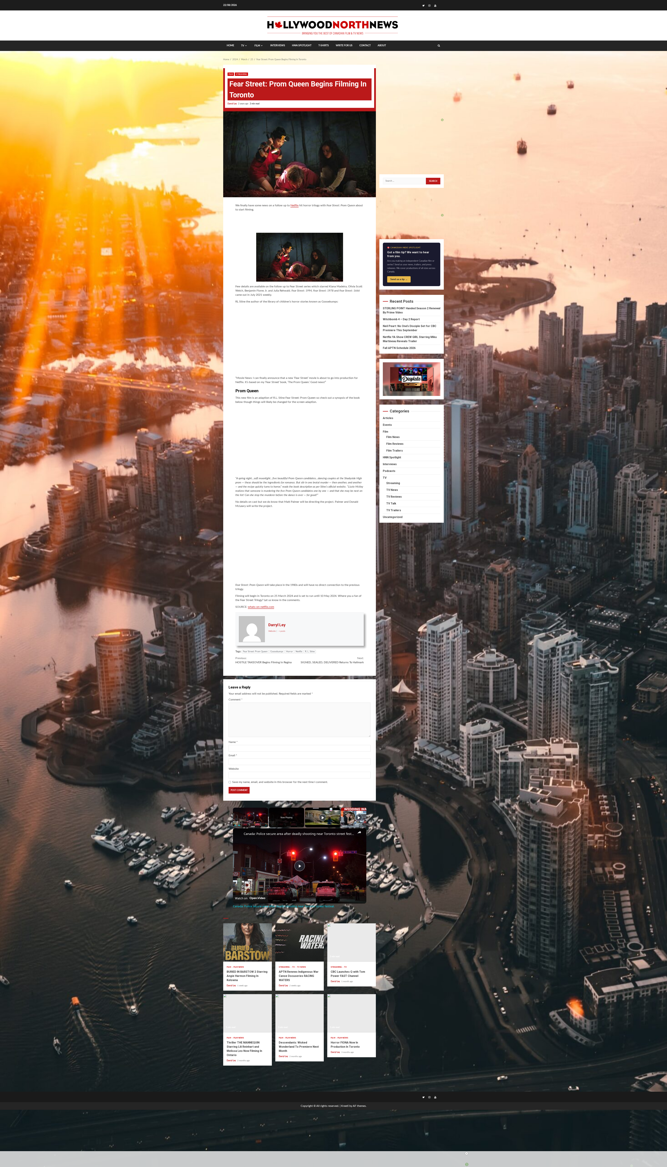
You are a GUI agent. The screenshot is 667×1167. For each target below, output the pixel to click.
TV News (301, 967)
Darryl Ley (232, 104)
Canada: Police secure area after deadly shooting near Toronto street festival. (299, 834)
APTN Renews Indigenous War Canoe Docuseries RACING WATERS (299, 942)
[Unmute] (239, 825)
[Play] (235, 825)
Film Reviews (395, 443)
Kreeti (345, 1106)
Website (234, 768)
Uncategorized (392, 517)
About (382, 45)
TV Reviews (394, 496)
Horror (289, 652)
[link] (238, 833)
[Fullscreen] (266, 825)
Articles (388, 418)
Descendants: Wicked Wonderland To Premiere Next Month (299, 1013)
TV (242, 46)
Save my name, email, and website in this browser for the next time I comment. (280, 782)
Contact (365, 45)
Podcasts (389, 471)
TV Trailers (393, 510)
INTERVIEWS (277, 45)
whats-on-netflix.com (261, 607)
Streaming (241, 74)
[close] (334, 1153)
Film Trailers (394, 450)
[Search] (439, 45)
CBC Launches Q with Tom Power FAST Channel (351, 942)
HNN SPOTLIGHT (301, 45)
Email (233, 755)
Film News (238, 967)
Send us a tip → (398, 279)
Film (257, 46)
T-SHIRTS (323, 45)
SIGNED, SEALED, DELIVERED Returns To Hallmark (332, 660)
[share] (359, 832)
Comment (235, 699)
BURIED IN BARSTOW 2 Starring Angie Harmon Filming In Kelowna (247, 942)
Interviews (390, 464)
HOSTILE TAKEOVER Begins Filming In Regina (263, 660)
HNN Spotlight (392, 457)
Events (387, 425)
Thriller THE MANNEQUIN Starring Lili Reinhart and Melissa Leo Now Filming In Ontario (247, 1013)
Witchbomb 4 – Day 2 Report (401, 319)
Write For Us (344, 45)
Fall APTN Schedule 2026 (399, 348)
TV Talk (391, 503)
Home (230, 45)
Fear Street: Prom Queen (255, 652)
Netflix (294, 205)
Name (233, 742)
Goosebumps (276, 652)
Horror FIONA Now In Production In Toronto (351, 1013)
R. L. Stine (310, 652)
